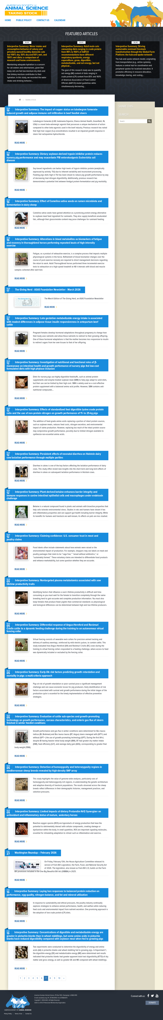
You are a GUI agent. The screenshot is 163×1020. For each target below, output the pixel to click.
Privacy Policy (8, 1014)
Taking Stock (30, 100)
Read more (20, 143)
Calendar (59, 20)
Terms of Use (18, 1014)
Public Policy (24, 20)
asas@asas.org (42, 998)
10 (59, 978)
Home (8, 20)
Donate (152, 1002)
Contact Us (43, 20)
